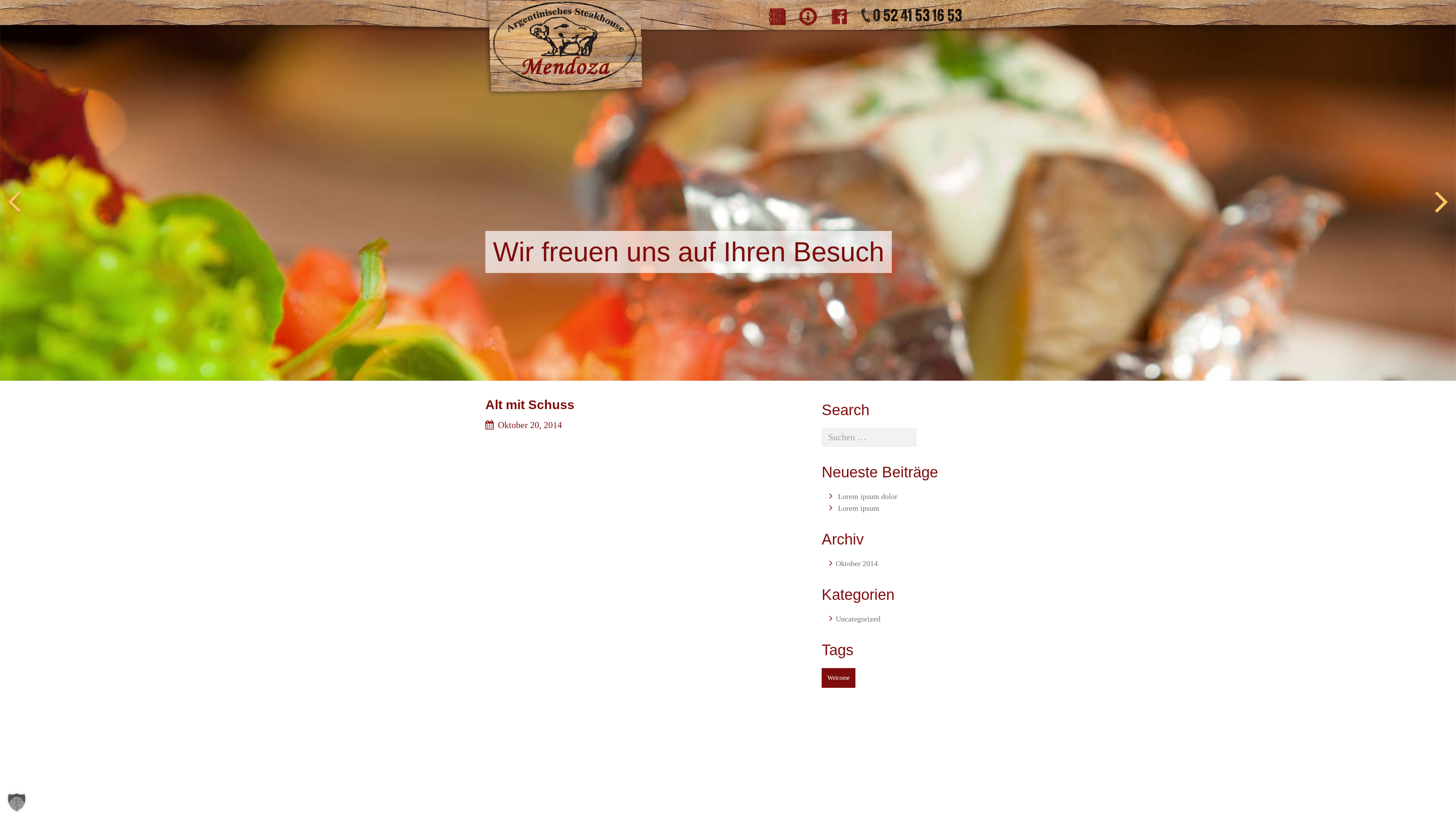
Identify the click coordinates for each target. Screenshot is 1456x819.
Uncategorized (858, 619)
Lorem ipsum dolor (867, 496)
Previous (14, 202)
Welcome (838, 678)
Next (1441, 202)
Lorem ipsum (858, 508)
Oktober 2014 (857, 563)
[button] (16, 802)
